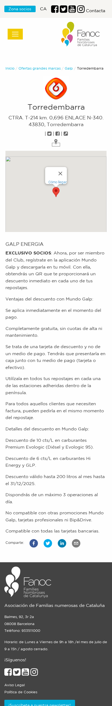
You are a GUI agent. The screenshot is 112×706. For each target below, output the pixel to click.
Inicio (9, 68)
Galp (69, 68)
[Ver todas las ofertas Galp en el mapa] (56, 142)
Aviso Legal (14, 685)
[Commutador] (15, 34)
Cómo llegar (57, 182)
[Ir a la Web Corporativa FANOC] (80, 34)
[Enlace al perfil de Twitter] (63, 10)
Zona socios (19, 9)
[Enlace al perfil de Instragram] (81, 10)
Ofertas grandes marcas (39, 68)
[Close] (60, 173)
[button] (33, 543)
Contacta (95, 10)
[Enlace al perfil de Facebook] (54, 10)
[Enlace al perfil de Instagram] (34, 673)
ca (43, 8)
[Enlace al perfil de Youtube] (72, 10)
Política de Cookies (20, 692)
